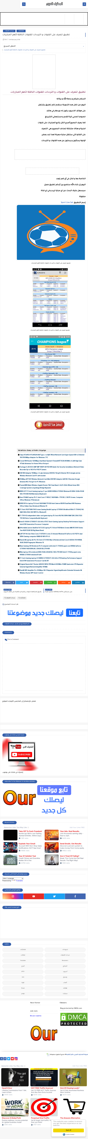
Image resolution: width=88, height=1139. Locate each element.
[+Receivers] (60, 1058)
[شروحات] (19, 1061)
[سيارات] (34, 1058)
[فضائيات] (38, 1058)
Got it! (68, 1130)
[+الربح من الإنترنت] (74, 1058)
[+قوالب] (82, 1058)
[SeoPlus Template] (48, 1054)
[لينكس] (12, 1061)
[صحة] (30, 1058)
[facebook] (75, 896)
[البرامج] (30, 1061)
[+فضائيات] (41, 1058)
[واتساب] (19, 1058)
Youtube (23, 960)
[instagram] (13, 896)
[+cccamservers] (49, 1058)
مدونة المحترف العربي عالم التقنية (77, 1054)
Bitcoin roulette (35, 1016)
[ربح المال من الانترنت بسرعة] (63, 1058)
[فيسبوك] (23, 1058)
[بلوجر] (78, 1058)
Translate (19, 881)
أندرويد (65, 971)
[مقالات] (16, 1061)
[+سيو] (5, 1061)
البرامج (65, 966)
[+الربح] (71, 1058)
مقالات (23, 955)
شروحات (65, 949)
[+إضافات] (85, 1058)
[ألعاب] (27, 1061)
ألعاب (65, 982)
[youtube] (33, 896)
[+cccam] (56, 1058)
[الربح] (67, 1058)
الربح (23, 966)
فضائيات (21, 31)
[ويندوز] (8, 1061)
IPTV (23, 971)
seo (23, 977)
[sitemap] (1, 1058)
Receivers (65, 960)
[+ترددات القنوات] (45, 1058)
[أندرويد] (23, 1061)
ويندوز (65, 977)
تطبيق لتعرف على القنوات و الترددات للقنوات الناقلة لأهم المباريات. (25, 50)
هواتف (65, 988)
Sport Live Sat (67, 203)
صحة (23, 988)
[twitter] (54, 896)
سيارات (65, 994)
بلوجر (23, 994)
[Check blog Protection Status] (74, 1026)
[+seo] (1, 1061)
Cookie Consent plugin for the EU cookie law (68, 1134)
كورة (23, 982)
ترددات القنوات (9, 31)
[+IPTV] (52, 1058)
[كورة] (27, 1058)
